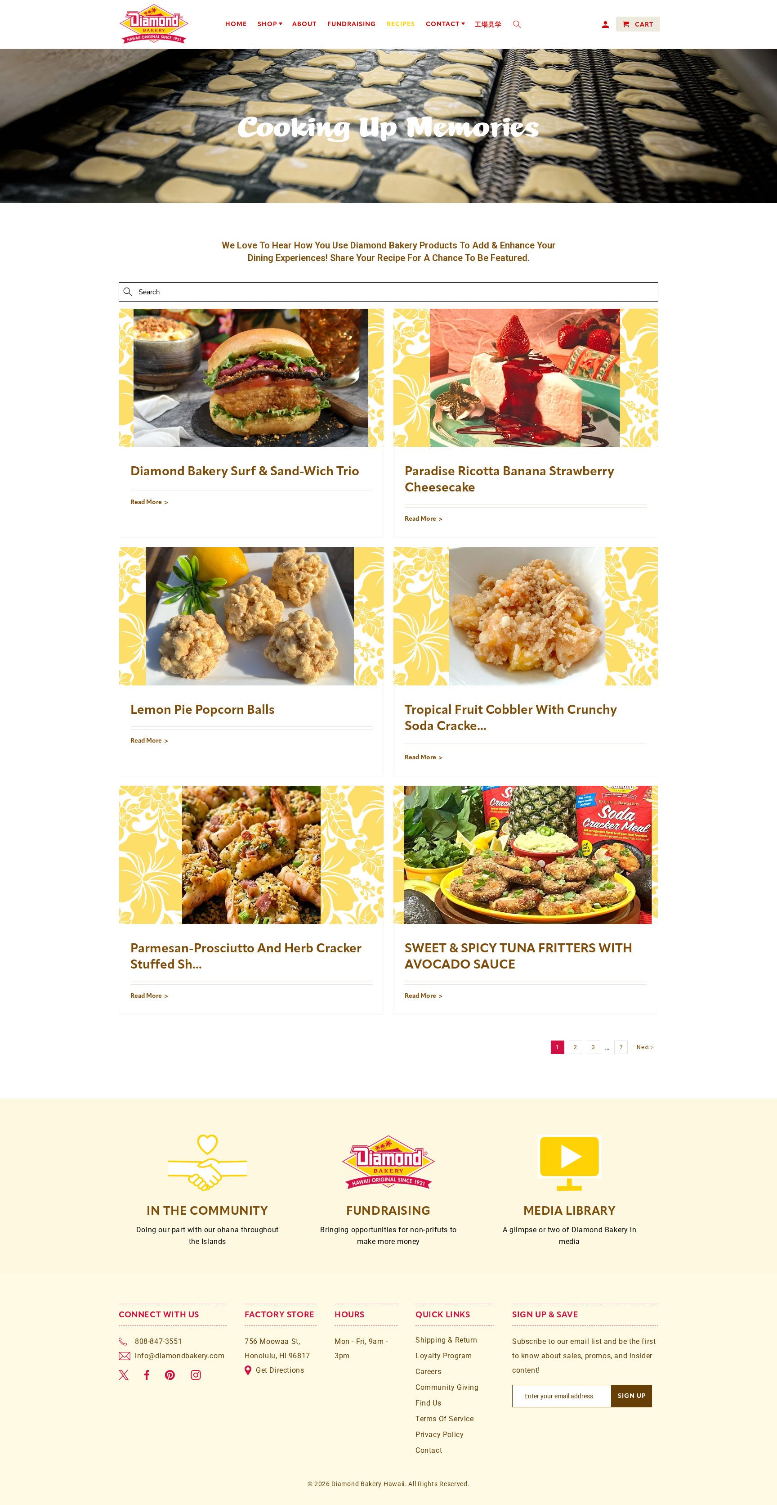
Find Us (428, 1403)
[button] (269, 24)
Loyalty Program (443, 1356)
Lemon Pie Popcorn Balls (202, 709)
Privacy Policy (439, 1434)
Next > (645, 1047)
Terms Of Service (444, 1419)
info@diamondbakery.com (179, 1356)
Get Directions (280, 1370)
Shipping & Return (446, 1340)
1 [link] (557, 1047)
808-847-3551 (158, 1341)
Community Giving (447, 1387)
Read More (146, 502)
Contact (428, 1450)
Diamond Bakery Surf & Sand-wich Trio (244, 470)
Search (128, 292)
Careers (428, 1371)
